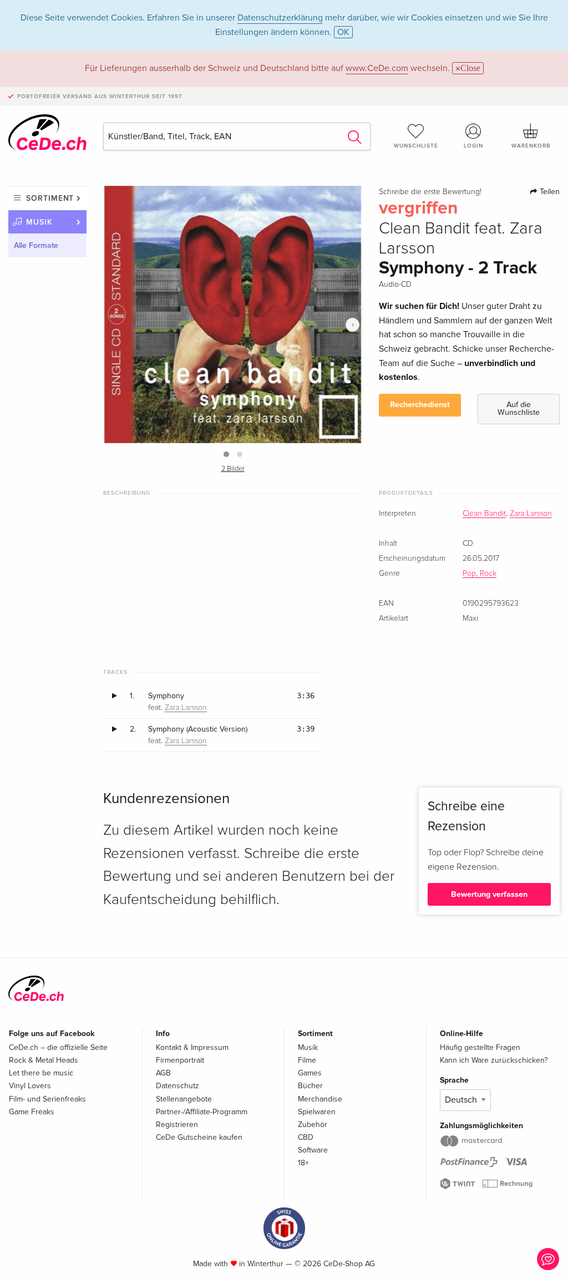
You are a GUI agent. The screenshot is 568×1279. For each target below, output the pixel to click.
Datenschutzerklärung (280, 17)
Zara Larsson (531, 513)
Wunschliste (416, 146)
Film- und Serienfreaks (47, 1099)
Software (313, 1150)
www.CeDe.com (377, 68)
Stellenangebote (184, 1099)
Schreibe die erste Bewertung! (430, 192)
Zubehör (312, 1124)
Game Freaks (31, 1111)
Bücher (310, 1085)
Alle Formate (36, 245)
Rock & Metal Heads (43, 1060)
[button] (226, 454)
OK (343, 32)
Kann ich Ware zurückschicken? (493, 1060)
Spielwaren (317, 1111)
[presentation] (352, 325)
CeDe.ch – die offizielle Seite (58, 1047)
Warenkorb (530, 146)
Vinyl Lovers (30, 1085)
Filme (307, 1060)
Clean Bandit (484, 513)
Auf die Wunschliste (519, 408)
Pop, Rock (479, 573)
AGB (163, 1073)
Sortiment (50, 198)
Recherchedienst (420, 404)
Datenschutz (177, 1085)
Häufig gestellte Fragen (480, 1047)
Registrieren (177, 1124)
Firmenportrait (180, 1060)
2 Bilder (233, 469)
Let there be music (41, 1073)
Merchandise (320, 1099)
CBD (305, 1137)
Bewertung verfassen (489, 894)
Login (473, 146)
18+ (303, 1163)
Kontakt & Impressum (192, 1047)
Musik (39, 222)
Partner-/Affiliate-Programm (201, 1111)
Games (310, 1073)
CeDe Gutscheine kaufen (199, 1137)
